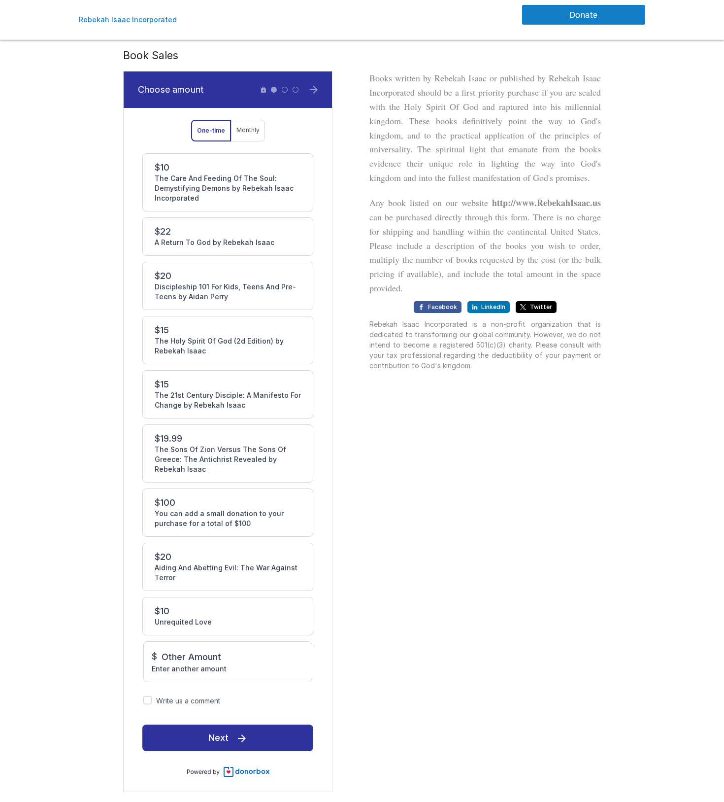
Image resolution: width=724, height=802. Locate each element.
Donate (583, 15)
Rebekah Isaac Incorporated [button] (128, 19)
